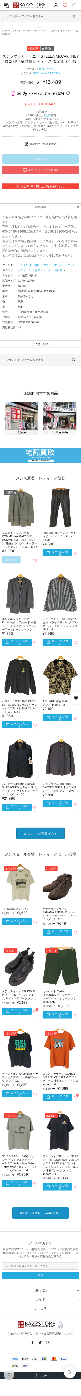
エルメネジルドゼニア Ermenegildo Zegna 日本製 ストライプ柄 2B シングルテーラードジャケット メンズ (19, 624)
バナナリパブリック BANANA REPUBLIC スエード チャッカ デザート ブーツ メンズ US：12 (60, 914)
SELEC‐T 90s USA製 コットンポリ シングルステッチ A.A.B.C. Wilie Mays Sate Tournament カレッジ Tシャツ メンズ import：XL (19, 1163)
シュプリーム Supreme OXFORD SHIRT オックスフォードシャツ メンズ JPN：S (60, 787)
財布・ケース (47, 68)
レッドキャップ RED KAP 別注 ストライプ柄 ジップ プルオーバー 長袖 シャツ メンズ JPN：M (60, 624)
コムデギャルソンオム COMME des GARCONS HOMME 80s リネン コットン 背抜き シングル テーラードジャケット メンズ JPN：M (20, 539)
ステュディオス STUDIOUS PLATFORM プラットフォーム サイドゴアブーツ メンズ (19, 995)
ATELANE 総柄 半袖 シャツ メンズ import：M (59, 702)
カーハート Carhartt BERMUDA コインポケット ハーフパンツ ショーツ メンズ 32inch (60, 997)
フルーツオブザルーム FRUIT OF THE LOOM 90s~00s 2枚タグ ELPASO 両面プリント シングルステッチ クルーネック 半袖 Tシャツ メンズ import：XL (61, 1165)
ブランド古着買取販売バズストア (30, 5)
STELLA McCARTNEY (46, 73)
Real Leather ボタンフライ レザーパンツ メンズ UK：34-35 (59, 536)
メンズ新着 (25, 478)
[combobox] (40, 16)
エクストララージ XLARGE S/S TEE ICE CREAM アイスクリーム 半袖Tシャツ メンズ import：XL (60, 1079)
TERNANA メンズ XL (15, 908)
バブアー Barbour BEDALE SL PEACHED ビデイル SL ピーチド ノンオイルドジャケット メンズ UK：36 (20, 789)
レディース (24, 270)
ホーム (40, 27)
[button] (70, 1372)
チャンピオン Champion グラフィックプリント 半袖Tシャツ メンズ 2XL (20, 1077)
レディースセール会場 (57, 854)
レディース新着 (52, 478)
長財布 (58, 270)
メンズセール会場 (20, 854)
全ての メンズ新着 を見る (40, 833)
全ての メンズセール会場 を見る (40, 1213)
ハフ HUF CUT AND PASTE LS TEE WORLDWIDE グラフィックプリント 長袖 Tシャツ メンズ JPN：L (20, 706)
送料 (48, 115)
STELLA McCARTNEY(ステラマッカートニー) (46, 265)
